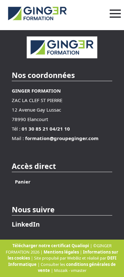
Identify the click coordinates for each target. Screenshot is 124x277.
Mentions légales (62, 252)
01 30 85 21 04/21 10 (46, 129)
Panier (23, 181)
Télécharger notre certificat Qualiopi (50, 245)
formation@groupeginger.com (62, 138)
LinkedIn (26, 224)
